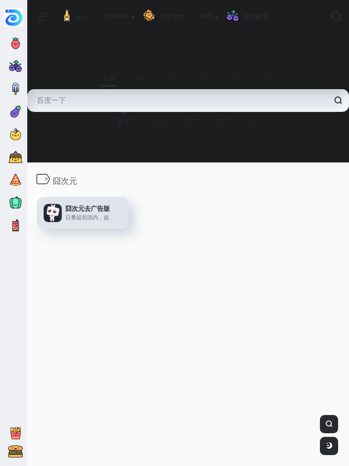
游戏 (205, 16)
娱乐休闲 (115, 16)
